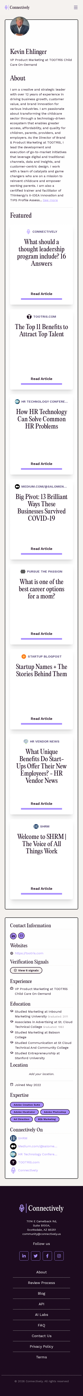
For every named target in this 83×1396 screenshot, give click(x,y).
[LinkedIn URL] (13, 936)
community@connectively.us (41, 1233)
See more (50, 200)
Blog (41, 1293)
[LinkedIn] (24, 1256)
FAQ (41, 1325)
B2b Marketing (47, 1119)
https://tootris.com (29, 953)
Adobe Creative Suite (27, 1104)
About (41, 1272)
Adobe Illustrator (24, 1112)
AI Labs (41, 1314)
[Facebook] (47, 1256)
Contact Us (42, 1336)
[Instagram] (59, 1256)
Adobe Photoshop (55, 1112)
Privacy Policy (41, 1346)
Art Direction (21, 1119)
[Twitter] (35, 1256)
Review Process (41, 1283)
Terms (41, 1357)
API (41, 1304)
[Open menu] (75, 7)
